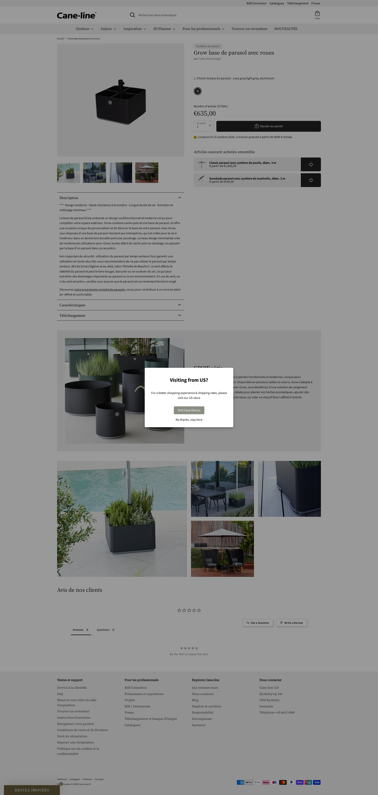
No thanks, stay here (189, 419)
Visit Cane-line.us (189, 410)
